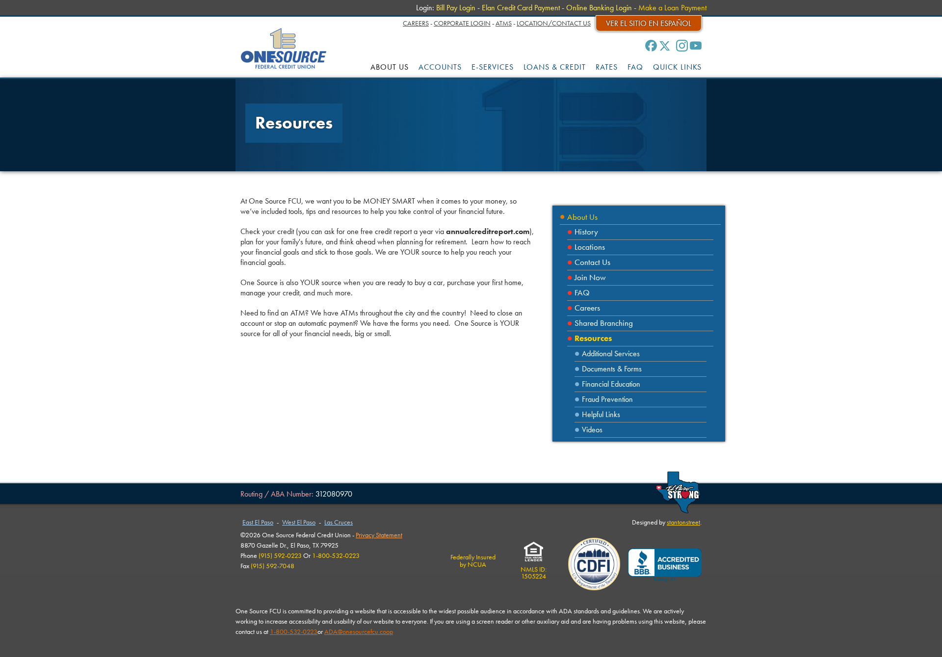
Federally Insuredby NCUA (473, 560)
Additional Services (611, 353)
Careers (416, 23)
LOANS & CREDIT (554, 67)
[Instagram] (682, 46)
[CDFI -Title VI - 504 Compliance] (594, 565)
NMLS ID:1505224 (534, 572)
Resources (593, 338)
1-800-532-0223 (293, 631)
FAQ (635, 67)
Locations (590, 247)
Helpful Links (601, 414)
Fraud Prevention (607, 399)
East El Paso (257, 522)
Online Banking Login (599, 7)
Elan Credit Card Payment (521, 7)
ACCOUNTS (440, 67)
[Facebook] (651, 46)
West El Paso (298, 522)
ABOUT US (389, 67)
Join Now (590, 277)
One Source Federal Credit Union (283, 48)
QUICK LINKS (677, 67)
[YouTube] (696, 46)
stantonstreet (683, 522)
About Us (582, 216)
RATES (607, 67)
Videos (592, 429)
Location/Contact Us (554, 23)
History (586, 232)
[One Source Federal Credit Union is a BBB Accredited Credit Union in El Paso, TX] (665, 565)
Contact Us (592, 262)
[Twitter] (665, 46)
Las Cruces (338, 522)
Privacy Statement (379, 534)
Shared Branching (604, 323)
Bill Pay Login (455, 7)
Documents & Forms (612, 369)
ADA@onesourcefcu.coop (358, 631)
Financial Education (611, 384)
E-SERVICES (492, 67)
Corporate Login (462, 23)
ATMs (504, 23)
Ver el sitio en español (648, 23)
